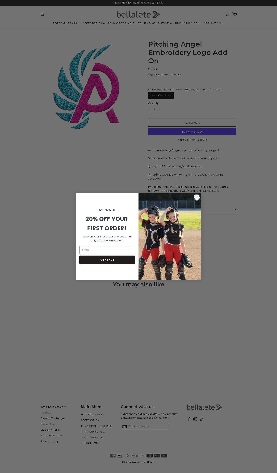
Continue (107, 260)
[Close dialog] (197, 197)
